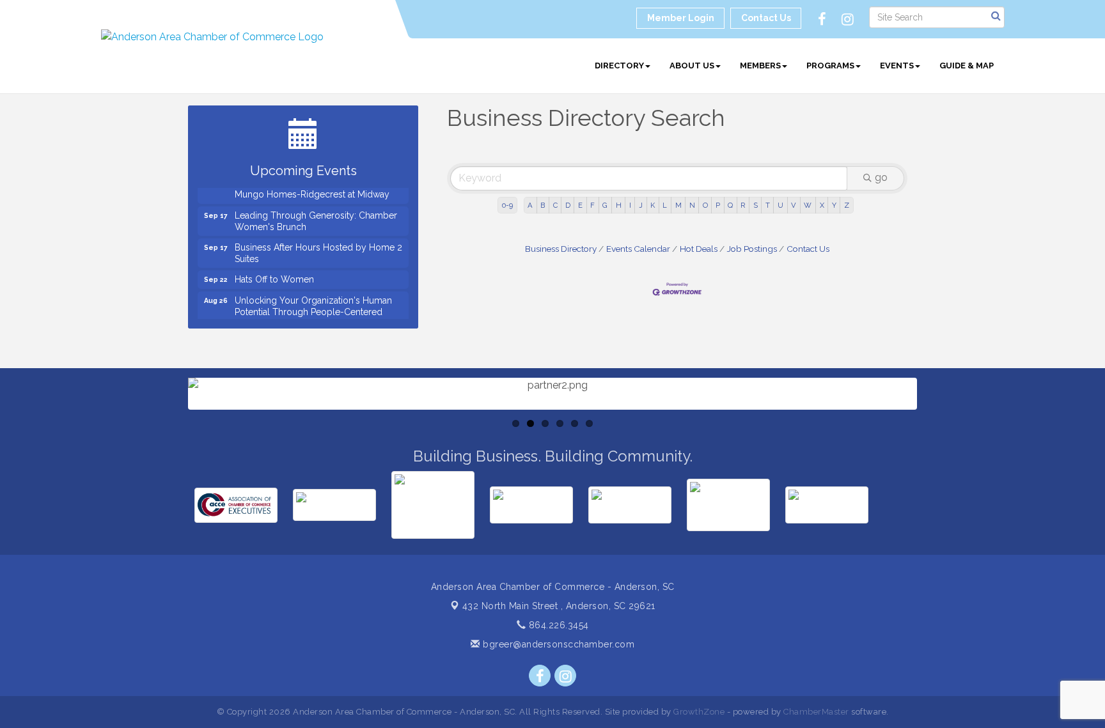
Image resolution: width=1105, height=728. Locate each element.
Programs (830, 65)
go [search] (881, 177)
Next (938, 431)
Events (897, 65)
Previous (169, 431)
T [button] (767, 205)
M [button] (678, 205)
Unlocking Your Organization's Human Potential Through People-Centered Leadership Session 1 (313, 305)
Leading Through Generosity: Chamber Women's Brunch (316, 215)
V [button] (793, 205)
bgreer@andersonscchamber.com (557, 644)
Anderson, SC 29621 (558, 606)
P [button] (718, 205)
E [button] (580, 205)
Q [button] (730, 205)
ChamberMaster (816, 711)
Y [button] (834, 205)
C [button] (555, 205)
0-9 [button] (507, 205)
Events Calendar (638, 249)
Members (760, 65)
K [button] (652, 205)
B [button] (542, 205)
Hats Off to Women (274, 273)
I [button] (630, 205)
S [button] (755, 205)
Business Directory (561, 249)
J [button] (641, 205)
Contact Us (808, 249)
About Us (692, 65)
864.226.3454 (557, 625)
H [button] (619, 205)
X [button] (822, 205)
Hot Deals (698, 249)
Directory (619, 65)
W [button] (807, 205)
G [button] (604, 205)
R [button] (743, 205)
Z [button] (846, 205)
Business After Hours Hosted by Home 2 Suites (318, 247)
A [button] (530, 205)
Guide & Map (966, 65)
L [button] (664, 205)
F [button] (592, 205)
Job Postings (752, 249)
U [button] (780, 205)
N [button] (692, 205)
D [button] (567, 205)
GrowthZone (699, 711)
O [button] (705, 205)
